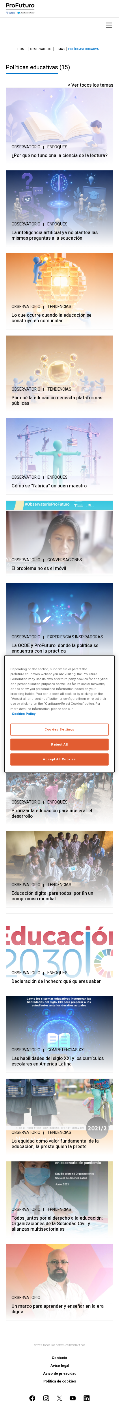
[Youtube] (73, 1398)
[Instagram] (46, 1398)
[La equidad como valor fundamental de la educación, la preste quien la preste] (59, 1117)
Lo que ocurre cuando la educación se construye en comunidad (52, 318)
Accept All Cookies (59, 759)
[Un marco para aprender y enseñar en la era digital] (59, 1282)
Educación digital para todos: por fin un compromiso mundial (52, 896)
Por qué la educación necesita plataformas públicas (57, 400)
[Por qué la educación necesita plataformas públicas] (59, 373)
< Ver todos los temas (90, 85)
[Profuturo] (20, 8)
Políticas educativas (84, 49)
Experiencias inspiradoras (75, 637)
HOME (21, 49)
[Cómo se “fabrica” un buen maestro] (59, 456)
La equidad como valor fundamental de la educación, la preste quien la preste (55, 1144)
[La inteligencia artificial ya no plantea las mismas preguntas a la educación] (59, 208)
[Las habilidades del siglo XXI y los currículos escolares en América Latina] (59, 1034)
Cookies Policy (24, 713)
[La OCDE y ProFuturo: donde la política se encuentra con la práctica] (59, 621)
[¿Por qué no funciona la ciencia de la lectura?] (59, 126)
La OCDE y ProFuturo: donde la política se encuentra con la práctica (55, 648)
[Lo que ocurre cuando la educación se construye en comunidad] (59, 291)
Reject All (59, 744)
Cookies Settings (59, 729)
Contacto (59, 1358)
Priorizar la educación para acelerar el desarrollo (52, 813)
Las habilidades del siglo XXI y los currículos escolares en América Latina (58, 1061)
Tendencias (59, 307)
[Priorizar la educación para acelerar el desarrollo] (59, 786)
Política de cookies (59, 1381)
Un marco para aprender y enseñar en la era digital (58, 1309)
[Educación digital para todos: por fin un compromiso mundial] (59, 869)
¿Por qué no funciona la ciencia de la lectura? (59, 156)
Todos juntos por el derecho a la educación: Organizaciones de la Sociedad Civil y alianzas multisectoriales (57, 1224)
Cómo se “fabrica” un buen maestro (49, 486)
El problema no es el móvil (39, 568)
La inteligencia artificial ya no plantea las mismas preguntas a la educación (55, 235)
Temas (59, 49)
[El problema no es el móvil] (59, 538)
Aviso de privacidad (59, 1373)
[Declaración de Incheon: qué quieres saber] (59, 951)
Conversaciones (64, 560)
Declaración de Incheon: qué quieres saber (56, 981)
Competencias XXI (66, 1050)
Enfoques (57, 147)
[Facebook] (32, 1398)
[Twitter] (59, 1398)
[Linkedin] (87, 1398)
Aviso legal (59, 1365)
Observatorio (40, 49)
